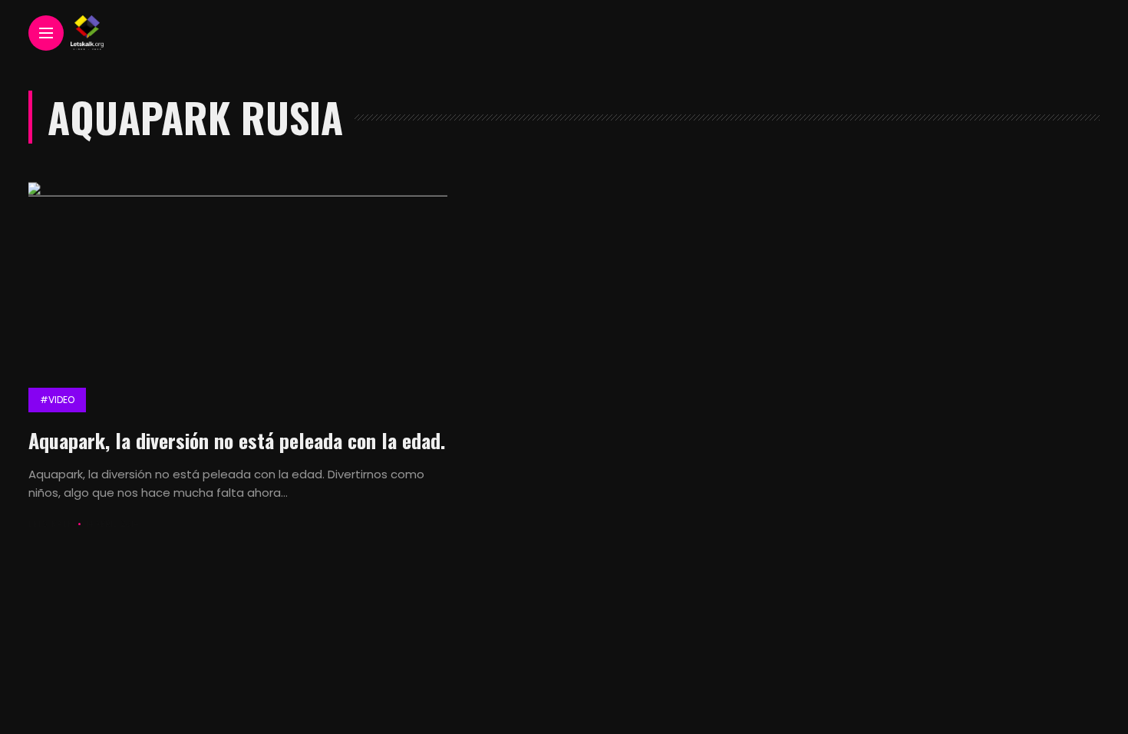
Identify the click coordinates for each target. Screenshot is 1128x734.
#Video (57, 399)
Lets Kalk (50, 524)
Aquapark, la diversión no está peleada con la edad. (236, 440)
